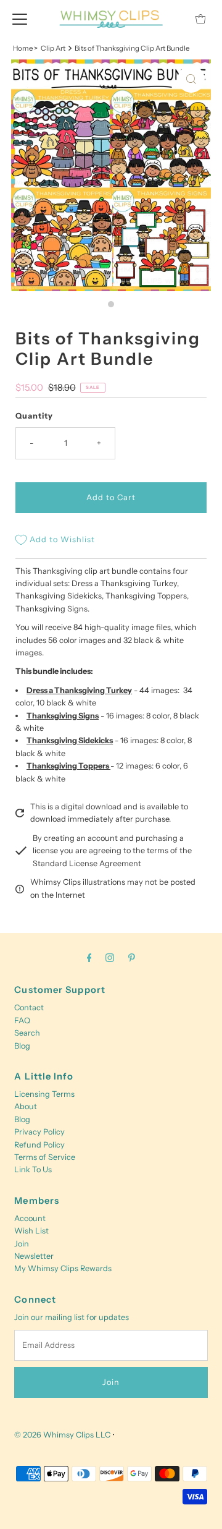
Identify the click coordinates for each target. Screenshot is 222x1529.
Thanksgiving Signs (63, 715)
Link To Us (33, 1169)
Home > (25, 48)
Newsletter (34, 1256)
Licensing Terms (44, 1094)
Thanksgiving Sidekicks (70, 740)
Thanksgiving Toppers (68, 765)
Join (21, 1243)
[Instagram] (109, 958)
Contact (29, 1007)
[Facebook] (89, 958)
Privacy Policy (39, 1131)
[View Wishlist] (172, 19)
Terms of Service (44, 1157)
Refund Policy (39, 1144)
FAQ (22, 1020)
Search (27, 1032)
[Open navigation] (19, 18)
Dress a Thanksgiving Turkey (79, 690)
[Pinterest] (131, 958)
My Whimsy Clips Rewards (63, 1268)
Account (30, 1218)
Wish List (31, 1230)
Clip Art (53, 48)
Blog (22, 1045)
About (25, 1106)
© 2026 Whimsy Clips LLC (62, 1434)
